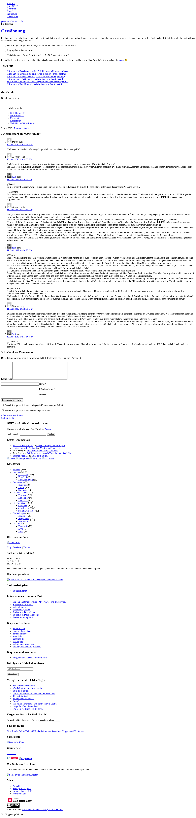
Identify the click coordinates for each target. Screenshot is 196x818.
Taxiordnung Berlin (21, 609)
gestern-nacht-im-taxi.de (12, 21)
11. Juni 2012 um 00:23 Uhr (19, 179)
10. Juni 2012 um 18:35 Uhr (20, 159)
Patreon (47, 429)
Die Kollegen (19, 513)
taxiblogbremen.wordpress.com (27, 646)
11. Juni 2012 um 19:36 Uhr (19, 309)
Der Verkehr (18, 482)
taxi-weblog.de (19, 607)
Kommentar (6, 379)
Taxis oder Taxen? (40, 456)
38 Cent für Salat (20, 696)
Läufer (21, 487)
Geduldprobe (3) (17, 113)
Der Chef (22, 477)
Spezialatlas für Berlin (23, 604)
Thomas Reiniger (20, 456)
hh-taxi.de (17, 636)
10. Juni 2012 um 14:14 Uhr (20, 144)
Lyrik (20, 529)
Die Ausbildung (25, 480)
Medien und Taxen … (50, 448)
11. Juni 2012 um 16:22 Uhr (19, 250)
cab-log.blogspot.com (22, 631)
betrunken (22, 505)
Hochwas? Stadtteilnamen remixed (42, 450)
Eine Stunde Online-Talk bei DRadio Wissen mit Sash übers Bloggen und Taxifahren (45, 731)
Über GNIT (12, 6)
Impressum (12, 14)
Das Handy (23, 498)
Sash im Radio (8, 418)
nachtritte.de (18, 639)
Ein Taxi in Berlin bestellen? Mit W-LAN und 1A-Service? (39, 602)
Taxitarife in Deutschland (24, 612)
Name (42, 384)
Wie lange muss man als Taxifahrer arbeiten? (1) (49, 453)
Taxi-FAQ (11, 3)
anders (121, 60)
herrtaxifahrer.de (20, 633)
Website (42, 394)
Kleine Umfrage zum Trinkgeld (50, 445)
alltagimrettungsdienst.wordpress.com (30, 657)
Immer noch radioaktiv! (12, 415)
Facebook (17, 547)
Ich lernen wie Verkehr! (23, 698)
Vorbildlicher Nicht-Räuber (22, 123)
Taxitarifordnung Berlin (23, 617)
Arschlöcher (23, 521)
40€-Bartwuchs (17, 115)
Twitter (26, 547)
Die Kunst (17, 523)
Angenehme (23, 518)
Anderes (16, 469)
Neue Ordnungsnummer (24, 685)
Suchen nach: (13, 434)
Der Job (16, 472)
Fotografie (23, 526)
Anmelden (17, 786)
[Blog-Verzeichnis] (12, 758)
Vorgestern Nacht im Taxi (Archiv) (22, 720)
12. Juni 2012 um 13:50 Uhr (20, 336)
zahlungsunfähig (25, 511)
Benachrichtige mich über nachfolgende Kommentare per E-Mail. (34, 405)
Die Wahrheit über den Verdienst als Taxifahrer (34, 693)
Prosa (20, 531)
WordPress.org (19, 793)
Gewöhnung (13, 30)
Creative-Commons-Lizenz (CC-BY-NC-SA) (42, 809)
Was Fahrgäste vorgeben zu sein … (29, 688)
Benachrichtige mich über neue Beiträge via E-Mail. (28, 410)
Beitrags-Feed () (22, 788)
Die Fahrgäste (19, 503)
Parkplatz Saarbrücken (23, 445)
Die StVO (23, 500)
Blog (9, 547)
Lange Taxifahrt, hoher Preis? (26, 706)
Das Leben (23, 474)
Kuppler (22, 485)
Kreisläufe (14, 118)
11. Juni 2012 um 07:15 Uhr (19, 209)
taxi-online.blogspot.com (24, 644)
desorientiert (23, 508)
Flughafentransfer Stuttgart (25, 448)
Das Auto (22, 495)
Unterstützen (12, 16)
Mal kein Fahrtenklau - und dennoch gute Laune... (35, 703)
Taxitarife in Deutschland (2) (26, 615)
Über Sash (11, 8)
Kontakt (10, 11)
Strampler (22, 490)
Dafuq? (16, 701)
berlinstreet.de (19, 628)
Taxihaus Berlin (20, 591)
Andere (21, 516)
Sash (14, 177)
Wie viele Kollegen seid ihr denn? (28, 709)
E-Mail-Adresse (47, 389)
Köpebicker (15, 121)
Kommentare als (22, 791)
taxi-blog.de (18, 641)
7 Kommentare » (21, 128)
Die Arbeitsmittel (20, 492)
